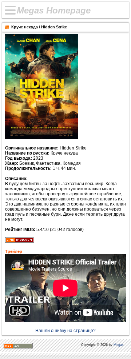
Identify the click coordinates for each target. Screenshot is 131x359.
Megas (119, 345)
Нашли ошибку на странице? (65, 330)
